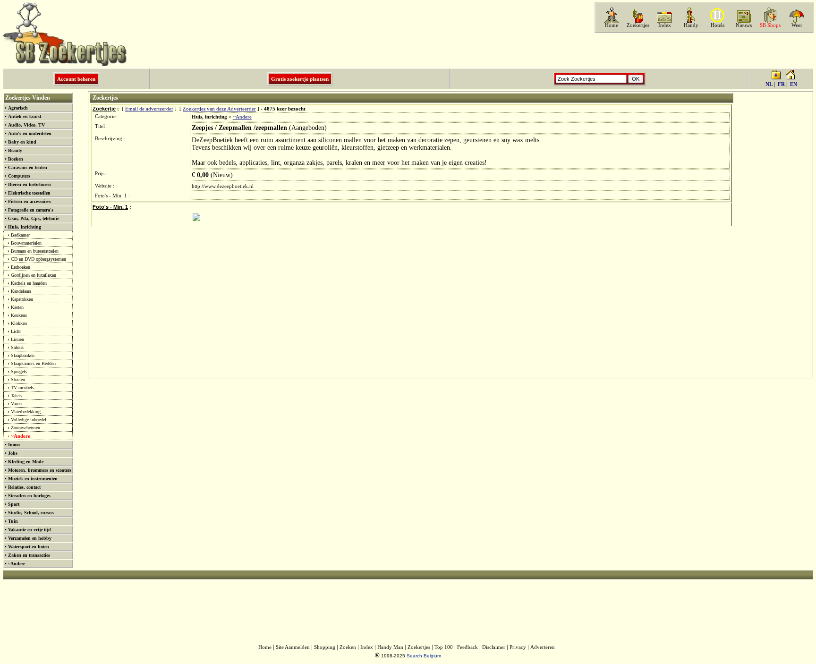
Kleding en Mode (25, 461)
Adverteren (542, 647)
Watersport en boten (28, 546)
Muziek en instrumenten (33, 478)
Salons (17, 347)
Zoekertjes (638, 25)
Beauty (15, 150)
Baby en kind (22, 142)
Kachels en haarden (29, 283)
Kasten (17, 307)
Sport (13, 504)
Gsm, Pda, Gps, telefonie (33, 218)
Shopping (324, 647)
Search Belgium (424, 655)
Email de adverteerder (149, 108)
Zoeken (348, 647)
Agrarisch (18, 108)
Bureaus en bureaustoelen (35, 251)
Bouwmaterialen (26, 243)
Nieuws (744, 25)
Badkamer (20, 235)
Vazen (16, 403)
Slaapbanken (22, 355)
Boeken (15, 159)
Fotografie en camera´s (30, 210)
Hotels (717, 25)
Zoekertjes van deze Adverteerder (219, 108)
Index (664, 25)
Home (611, 25)
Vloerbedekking (26, 411)
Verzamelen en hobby (29, 538)
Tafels (16, 395)
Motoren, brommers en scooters (39, 470)
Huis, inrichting (24, 227)
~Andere (20, 436)
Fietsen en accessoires (29, 201)
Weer (796, 25)
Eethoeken (20, 267)
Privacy (518, 647)
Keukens (19, 315)
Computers (19, 176)
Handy (691, 25)
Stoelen (18, 379)
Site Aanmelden (293, 647)
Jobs (12, 453)
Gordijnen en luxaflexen (33, 275)
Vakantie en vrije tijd (29, 529)
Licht (16, 331)
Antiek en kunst (24, 116)
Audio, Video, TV (26, 125)
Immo (14, 444)
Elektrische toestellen (29, 193)
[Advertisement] (703, 50)
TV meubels (22, 387)
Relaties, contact (24, 487)
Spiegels (19, 371)
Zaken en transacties (29, 555)
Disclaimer (493, 647)
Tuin (13, 521)
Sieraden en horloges (29, 495)
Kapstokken (22, 299)
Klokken (19, 323)
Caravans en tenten (27, 167)
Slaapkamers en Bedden (33, 363)
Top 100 (443, 647)
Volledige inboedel (28, 419)
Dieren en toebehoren (29, 184)
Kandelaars (21, 291)
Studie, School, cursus (31, 512)
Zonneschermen (25, 427)
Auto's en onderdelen (29, 133)
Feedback (467, 647)
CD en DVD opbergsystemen (38, 259)
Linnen (17, 339)
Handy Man (390, 647)
